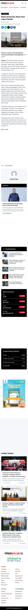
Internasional (4, 584)
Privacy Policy (4, 598)
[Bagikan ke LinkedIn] (11, 27)
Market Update (5, 576)
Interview (17, 582)
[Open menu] (25, 3)
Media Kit (3, 602)
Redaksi (3, 591)
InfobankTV (18, 598)
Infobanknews (18, 591)
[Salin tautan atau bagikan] (14, 27)
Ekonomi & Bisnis (5, 578)
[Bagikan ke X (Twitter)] (8, 27)
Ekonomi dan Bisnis (14, 7)
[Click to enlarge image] (14, 39)
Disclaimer (3, 600)
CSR (16, 573)
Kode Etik (3, 596)
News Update (4, 7)
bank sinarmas (8, 165)
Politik (2, 580)
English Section (19, 576)
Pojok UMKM (18, 578)
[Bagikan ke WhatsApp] (5, 27)
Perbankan (23, 7)
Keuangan (3, 571)
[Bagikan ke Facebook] (2, 27)
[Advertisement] (14, 147)
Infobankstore (18, 593)
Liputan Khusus (19, 580)
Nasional (3, 582)
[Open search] (22, 3)
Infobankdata (18, 596)
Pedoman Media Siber (6, 593)
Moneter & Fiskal (5, 573)
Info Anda (17, 571)
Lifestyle (17, 569)
